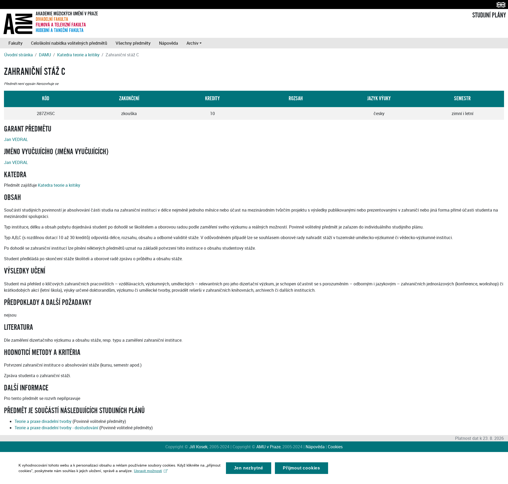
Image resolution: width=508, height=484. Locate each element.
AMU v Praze (268, 447)
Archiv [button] (192, 43)
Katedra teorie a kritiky (78, 55)
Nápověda (168, 43)
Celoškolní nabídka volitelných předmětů (69, 43)
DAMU (45, 55)
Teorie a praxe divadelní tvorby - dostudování (56, 428)
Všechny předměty (133, 43)
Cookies (335, 447)
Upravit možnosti (148, 471)
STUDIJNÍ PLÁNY (489, 15)
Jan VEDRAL (16, 139)
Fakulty (15, 43)
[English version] (499, 5)
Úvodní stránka (18, 55)
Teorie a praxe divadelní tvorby (43, 421)
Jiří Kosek (198, 447)
